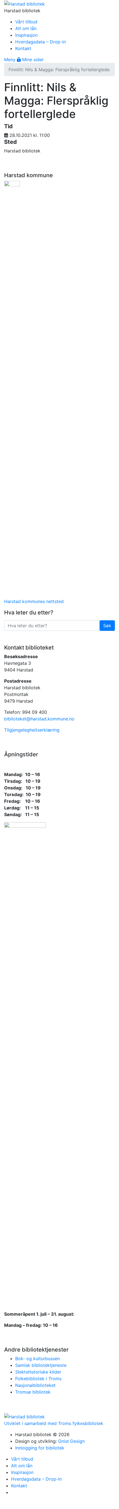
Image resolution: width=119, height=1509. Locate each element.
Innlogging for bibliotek (39, 1448)
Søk (109, 625)
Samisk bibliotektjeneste (40, 1365)
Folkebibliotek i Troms (38, 1378)
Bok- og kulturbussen (37, 1358)
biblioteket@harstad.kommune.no (39, 719)
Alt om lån (26, 28)
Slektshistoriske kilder (38, 1372)
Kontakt (23, 48)
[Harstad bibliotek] (24, 3)
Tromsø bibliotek (33, 1392)
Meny (10, 59)
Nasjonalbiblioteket (35, 1385)
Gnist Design (71, 1441)
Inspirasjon (26, 35)
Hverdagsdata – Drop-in (40, 42)
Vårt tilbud (26, 21)
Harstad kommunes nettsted (34, 601)
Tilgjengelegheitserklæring (32, 730)
